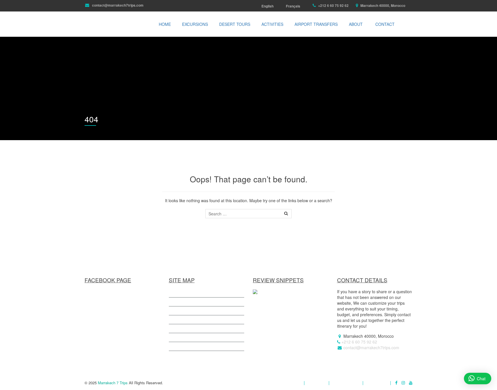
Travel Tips (377, 382)
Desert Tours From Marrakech (202, 311)
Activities (272, 24)
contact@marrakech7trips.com (117, 5)
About (356, 24)
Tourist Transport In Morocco (201, 320)
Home (165, 24)
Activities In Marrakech (195, 293)
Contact (385, 24)
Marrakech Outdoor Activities (201, 337)
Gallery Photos (346, 382)
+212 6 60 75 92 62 (333, 5)
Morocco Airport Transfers (198, 328)
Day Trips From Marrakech (199, 302)
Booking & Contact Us (194, 355)
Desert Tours (234, 24)
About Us (316, 382)
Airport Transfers (316, 24)
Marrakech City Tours (194, 346)
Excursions (195, 24)
